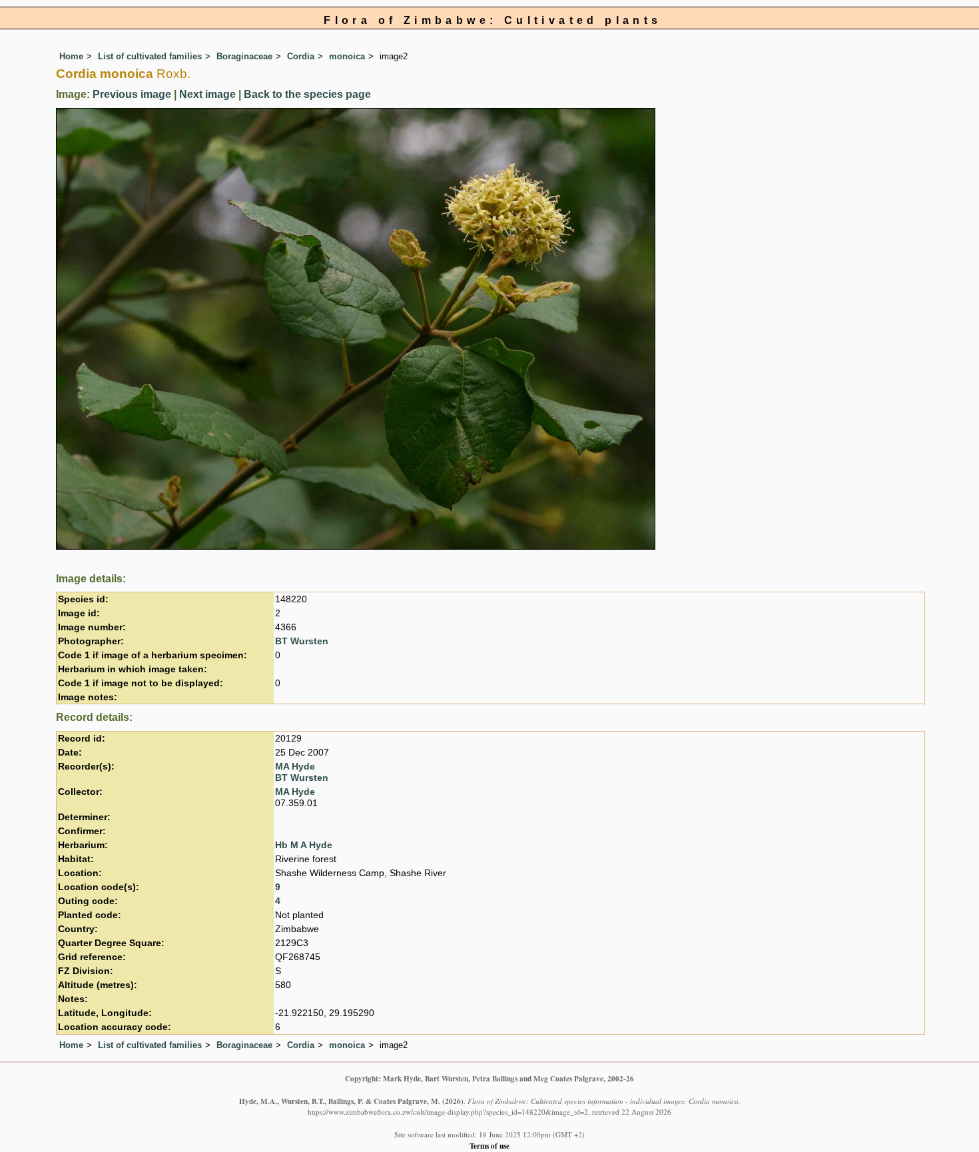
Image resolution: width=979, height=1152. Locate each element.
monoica (347, 56)
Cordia (300, 56)
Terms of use (489, 1145)
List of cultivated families (150, 56)
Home (71, 56)
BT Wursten (301, 641)
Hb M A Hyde (303, 845)
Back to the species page (307, 94)
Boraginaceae (244, 56)
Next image (207, 94)
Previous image (132, 94)
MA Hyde (295, 767)
